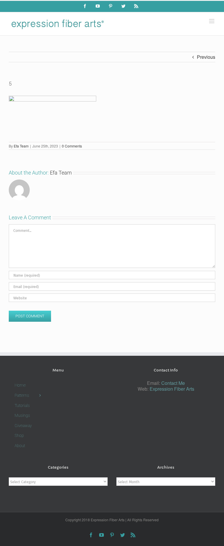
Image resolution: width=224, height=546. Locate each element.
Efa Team (21, 145)
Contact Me (173, 383)
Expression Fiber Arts (172, 388)
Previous (206, 57)
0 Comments (72, 145)
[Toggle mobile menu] (212, 21)
